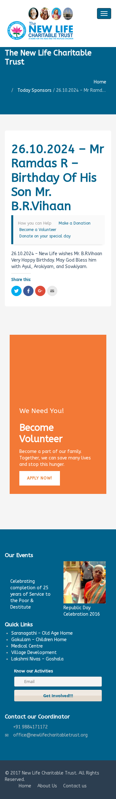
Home (100, 82)
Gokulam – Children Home (39, 639)
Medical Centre (27, 646)
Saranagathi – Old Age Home (42, 633)
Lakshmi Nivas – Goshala (37, 659)
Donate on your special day (45, 236)
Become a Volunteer (37, 229)
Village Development (34, 652)
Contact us (75, 786)
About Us (47, 786)
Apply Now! (39, 478)
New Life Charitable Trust (49, 773)
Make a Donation (75, 223)
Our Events (19, 555)
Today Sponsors (34, 90)
